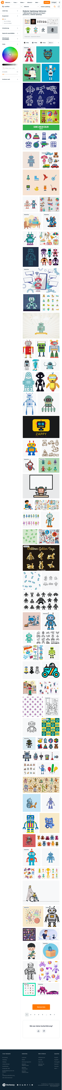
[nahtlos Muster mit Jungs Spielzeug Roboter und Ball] (49, 971)
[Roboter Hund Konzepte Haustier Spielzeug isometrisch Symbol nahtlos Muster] (32, 581)
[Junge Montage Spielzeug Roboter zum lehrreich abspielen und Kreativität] (28, 505)
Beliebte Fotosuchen (25, 1068)
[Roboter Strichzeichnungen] (31, 257)
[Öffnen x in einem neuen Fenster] (29, 1084)
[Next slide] (57, 43)
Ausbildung (5, 1066)
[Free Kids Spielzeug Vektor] (49, 238)
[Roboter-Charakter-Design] (32, 303)
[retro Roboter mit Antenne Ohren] (54, 349)
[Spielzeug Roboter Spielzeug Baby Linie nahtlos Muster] (30, 536)
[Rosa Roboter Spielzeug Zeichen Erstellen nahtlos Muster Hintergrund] (33, 707)
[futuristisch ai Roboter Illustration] (50, 621)
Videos (22, 2)
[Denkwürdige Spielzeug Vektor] (49, 204)
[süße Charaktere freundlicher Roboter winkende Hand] (30, 465)
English (56, 1057)
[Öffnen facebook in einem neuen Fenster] (17, 1084)
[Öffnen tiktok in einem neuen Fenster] (27, 1084)
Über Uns (40, 1062)
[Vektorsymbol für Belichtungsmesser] (28, 381)
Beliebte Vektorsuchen (25, 1064)
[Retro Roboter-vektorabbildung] (31, 160)
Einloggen (54, 2)
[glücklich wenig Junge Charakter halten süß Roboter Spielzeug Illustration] (32, 951)
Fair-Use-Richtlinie (54, 1086)
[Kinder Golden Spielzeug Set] (41, 558)
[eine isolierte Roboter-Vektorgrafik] (29, 404)
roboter (51, 42)
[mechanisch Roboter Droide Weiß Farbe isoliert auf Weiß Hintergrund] (27, 365)
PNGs (35, 42)
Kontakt (40, 1059)
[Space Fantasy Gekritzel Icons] (41, 96)
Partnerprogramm (26, 1062)
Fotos (15, 2)
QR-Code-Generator (7, 1077)
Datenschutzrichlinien (55, 1085)
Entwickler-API (6, 1068)
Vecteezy (4, 1059)
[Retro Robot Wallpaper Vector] (41, 325)
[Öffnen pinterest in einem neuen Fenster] (25, 1084)
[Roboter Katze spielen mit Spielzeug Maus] (32, 621)
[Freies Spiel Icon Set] (41, 137)
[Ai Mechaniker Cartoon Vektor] (47, 54)
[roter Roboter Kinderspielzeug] (29, 54)
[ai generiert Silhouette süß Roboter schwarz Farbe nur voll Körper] (40, 381)
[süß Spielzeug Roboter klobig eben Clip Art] (31, 448)
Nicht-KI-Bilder (8, 23)
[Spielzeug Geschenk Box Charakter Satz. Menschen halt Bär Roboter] (48, 688)
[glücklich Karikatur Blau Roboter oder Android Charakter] (35, 365)
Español (56, 1059)
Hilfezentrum (41, 1057)
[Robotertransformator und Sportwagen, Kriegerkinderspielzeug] (48, 989)
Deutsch (56, 1064)
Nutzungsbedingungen (43, 1085)
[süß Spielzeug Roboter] (29, 637)
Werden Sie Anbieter (41, 1064)
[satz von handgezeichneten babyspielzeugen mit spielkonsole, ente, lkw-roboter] (29, 934)
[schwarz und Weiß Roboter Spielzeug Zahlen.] (41, 601)
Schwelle (4, 72)
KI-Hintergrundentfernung (8, 1074)
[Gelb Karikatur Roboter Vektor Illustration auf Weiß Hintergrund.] (52, 381)
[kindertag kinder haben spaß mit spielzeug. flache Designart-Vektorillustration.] (31, 116)
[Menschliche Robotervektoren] (49, 465)
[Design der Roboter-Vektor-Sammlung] (49, 257)
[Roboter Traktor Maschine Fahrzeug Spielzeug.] (50, 670)
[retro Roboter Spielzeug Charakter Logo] (29, 743)
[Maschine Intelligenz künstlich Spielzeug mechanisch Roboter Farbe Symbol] (27, 756)
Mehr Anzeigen (52, 30)
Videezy (4, 1062)
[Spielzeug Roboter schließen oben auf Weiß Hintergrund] (32, 857)
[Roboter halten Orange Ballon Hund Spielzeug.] (32, 803)
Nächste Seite (41, 1007)
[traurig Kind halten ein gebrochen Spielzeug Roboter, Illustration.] (30, 688)
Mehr (36, 2)
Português (57, 1062)
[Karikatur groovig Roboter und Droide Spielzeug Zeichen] (41, 785)
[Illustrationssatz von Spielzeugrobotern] (30, 204)
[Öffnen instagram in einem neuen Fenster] (20, 1084)
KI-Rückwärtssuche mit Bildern (8, 1071)
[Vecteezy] (2, 2)
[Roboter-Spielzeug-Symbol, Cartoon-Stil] (30, 238)
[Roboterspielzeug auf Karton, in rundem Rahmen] (50, 951)
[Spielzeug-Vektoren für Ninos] (49, 116)
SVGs (27, 42)
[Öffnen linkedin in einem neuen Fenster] (22, 1084)
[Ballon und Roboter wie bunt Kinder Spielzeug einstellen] (48, 769)
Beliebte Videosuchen (25, 1071)
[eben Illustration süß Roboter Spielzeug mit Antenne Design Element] (50, 857)
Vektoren (7, 2)
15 (50, 1014)
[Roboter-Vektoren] (49, 536)
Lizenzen (24, 1057)
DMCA (23, 1059)
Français (56, 1066)
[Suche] (55, 6)
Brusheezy (5, 1057)
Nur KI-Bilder (7, 21)
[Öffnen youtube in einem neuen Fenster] (32, 1084)
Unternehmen (6, 1064)
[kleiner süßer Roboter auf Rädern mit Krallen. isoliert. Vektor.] (50, 365)
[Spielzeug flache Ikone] (50, 303)
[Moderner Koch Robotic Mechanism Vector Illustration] (50, 73)
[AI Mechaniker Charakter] (32, 73)
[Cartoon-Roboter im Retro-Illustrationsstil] (28, 349)
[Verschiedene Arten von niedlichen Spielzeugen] (50, 160)
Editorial (29, 2)
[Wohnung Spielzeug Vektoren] (41, 182)
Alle (5, 19)
